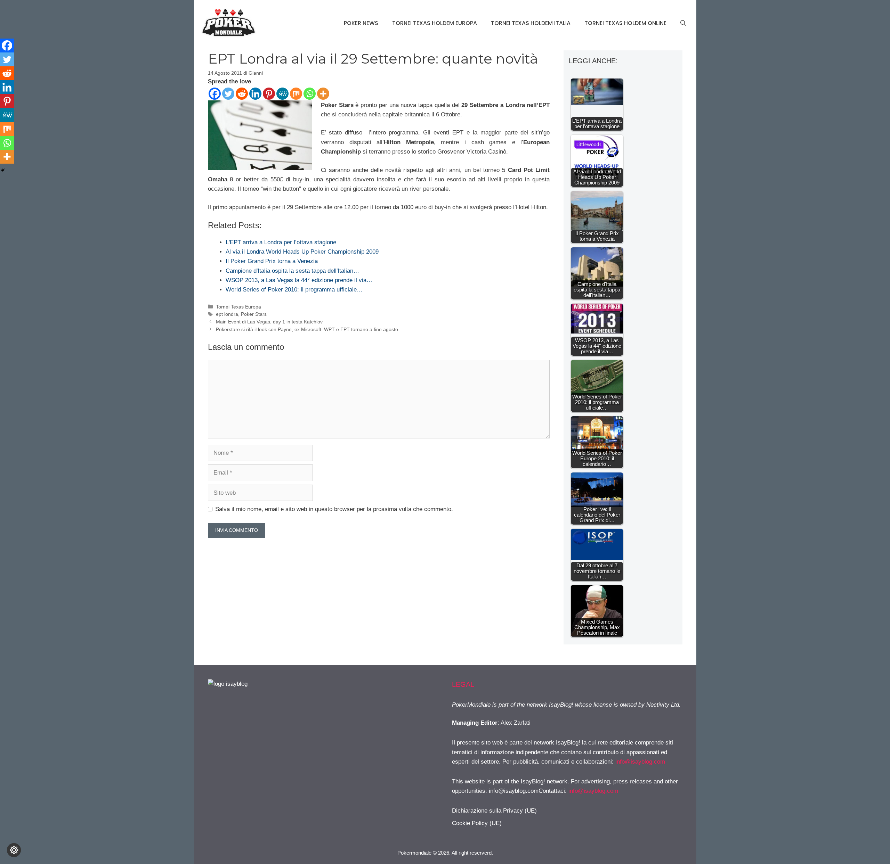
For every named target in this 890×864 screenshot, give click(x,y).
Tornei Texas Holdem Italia (531, 23)
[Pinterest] (269, 94)
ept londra (227, 314)
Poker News (361, 23)
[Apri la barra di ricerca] (683, 23)
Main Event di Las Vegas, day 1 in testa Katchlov (269, 321)
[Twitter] (228, 94)
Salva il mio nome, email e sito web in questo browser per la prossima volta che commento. (334, 509)
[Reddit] (242, 94)
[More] (323, 94)
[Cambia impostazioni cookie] (14, 850)
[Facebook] (215, 94)
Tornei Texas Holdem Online (625, 23)
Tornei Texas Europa (238, 307)
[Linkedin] (255, 94)
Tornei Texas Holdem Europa (434, 23)
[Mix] (296, 94)
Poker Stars (254, 314)
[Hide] (3, 170)
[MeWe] (282, 94)
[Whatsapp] (310, 94)
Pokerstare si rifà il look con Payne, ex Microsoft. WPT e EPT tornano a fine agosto (307, 329)
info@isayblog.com (640, 761)
